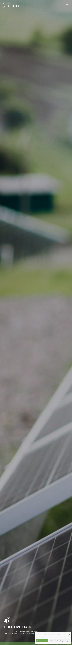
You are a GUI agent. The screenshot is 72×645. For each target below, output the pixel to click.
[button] (69, 634)
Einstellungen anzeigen (63, 641)
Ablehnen (52, 641)
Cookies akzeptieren (42, 641)
